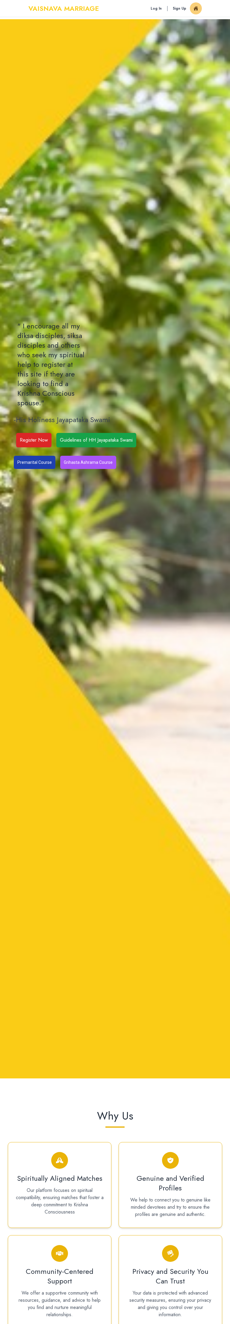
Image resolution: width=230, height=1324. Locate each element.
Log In (156, 8)
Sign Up (179, 8)
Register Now (34, 440)
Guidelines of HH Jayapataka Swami (96, 440)
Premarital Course (34, 462)
